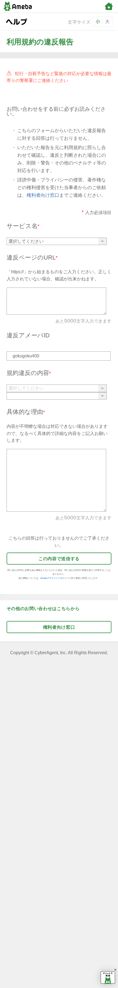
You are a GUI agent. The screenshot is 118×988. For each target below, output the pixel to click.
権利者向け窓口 (43, 195)
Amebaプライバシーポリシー (54, 578)
